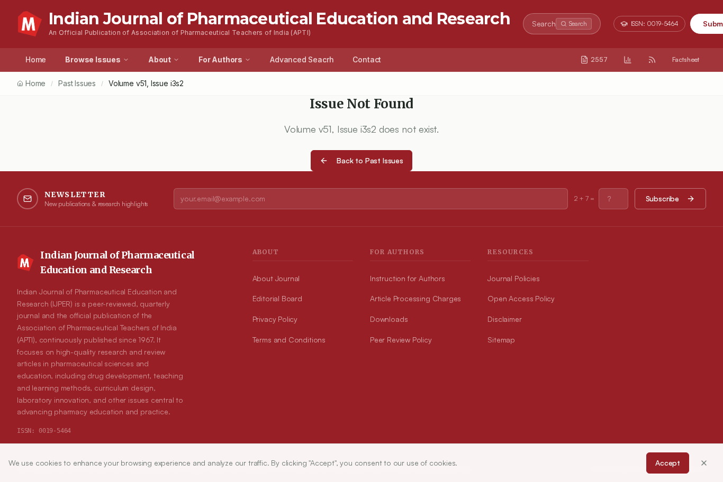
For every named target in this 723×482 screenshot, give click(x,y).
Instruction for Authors (407, 278)
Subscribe (662, 198)
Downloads (389, 318)
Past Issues (77, 83)
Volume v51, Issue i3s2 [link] (146, 83)
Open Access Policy (521, 298)
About (159, 59)
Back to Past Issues (370, 160)
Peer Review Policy (401, 339)
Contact (367, 59)
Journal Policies (513, 278)
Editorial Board (277, 298)
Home (35, 59)
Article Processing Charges (415, 298)
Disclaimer (504, 318)
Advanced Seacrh (301, 59)
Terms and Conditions (289, 339)
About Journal (276, 278)
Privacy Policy (274, 318)
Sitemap (501, 339)
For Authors (220, 59)
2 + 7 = (584, 198)
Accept (667, 462)
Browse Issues (93, 59)
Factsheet (685, 59)
